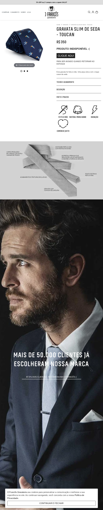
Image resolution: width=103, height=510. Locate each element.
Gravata (65, 24)
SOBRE (23, 12)
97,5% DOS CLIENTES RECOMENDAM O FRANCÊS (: (51, 377)
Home (58, 24)
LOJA (29, 12)
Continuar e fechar (51, 503)
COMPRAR (5, 12)
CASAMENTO (14, 12)
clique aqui (66, 55)
